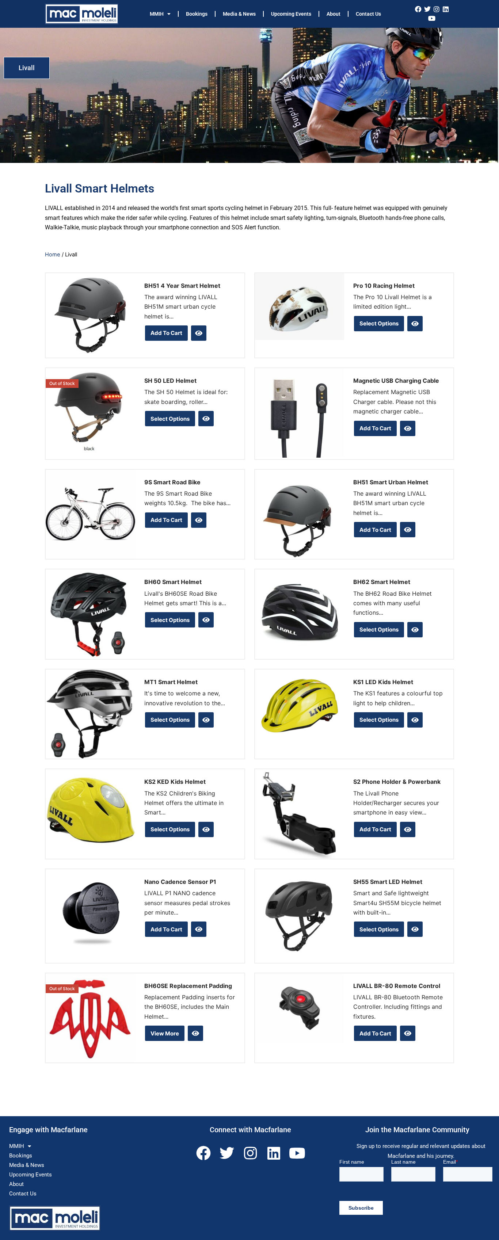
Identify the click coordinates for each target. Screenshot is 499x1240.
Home (52, 254)
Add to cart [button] (166, 332)
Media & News (239, 14)
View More (165, 1033)
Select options (379, 323)
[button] (27, 68)
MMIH (157, 14)
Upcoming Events (291, 14)
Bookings (196, 14)
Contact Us (368, 14)
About (333, 14)
